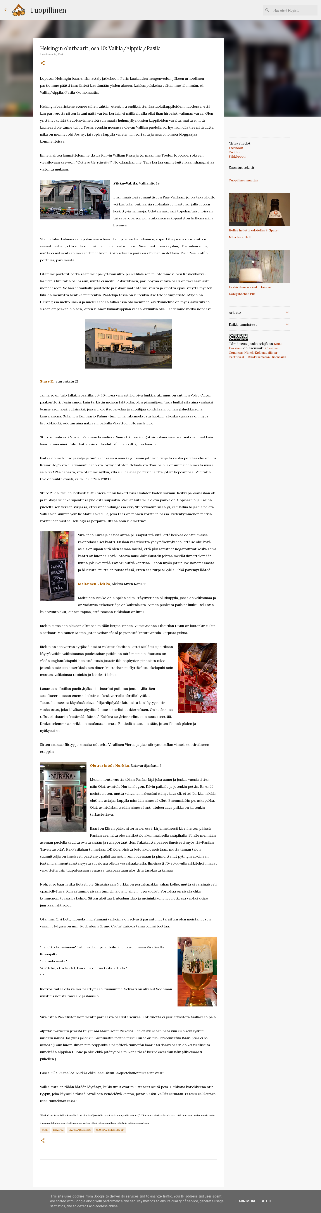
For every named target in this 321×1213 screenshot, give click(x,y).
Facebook (236, 148)
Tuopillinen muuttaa (243, 180)
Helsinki (58, 1129)
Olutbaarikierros (80, 1129)
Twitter (234, 152)
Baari (45, 1129)
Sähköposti (237, 157)
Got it (266, 1201)
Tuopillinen (48, 10)
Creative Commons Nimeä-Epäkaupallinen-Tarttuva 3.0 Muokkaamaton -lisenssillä (257, 352)
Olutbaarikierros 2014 (110, 1129)
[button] (42, 63)
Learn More (245, 1201)
